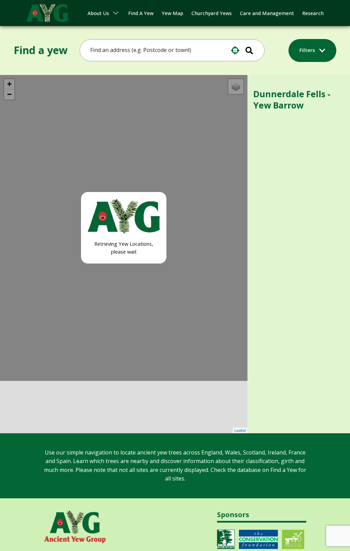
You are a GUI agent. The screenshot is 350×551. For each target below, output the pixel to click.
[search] (167, 50)
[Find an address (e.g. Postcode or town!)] (253, 50)
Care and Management (267, 13)
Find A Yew (140, 13)
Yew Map (172, 13)
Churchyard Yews (211, 13)
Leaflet (240, 430)
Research (313, 13)
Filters (308, 50)
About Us (98, 13)
